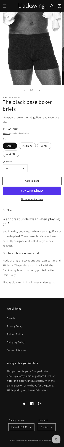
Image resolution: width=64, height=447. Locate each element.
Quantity (7, 161)
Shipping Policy (16, 342)
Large (44, 145)
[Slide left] (24, 90)
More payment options (32, 199)
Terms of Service (16, 350)
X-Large (10, 153)
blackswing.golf (22, 440)
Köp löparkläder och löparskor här (41, 440)
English (44, 427)
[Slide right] (40, 90)
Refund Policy (15, 334)
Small (9, 145)
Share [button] (10, 210)
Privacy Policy (15, 326)
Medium (27, 145)
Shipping (6, 133)
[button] (4, 6)
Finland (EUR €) (19, 427)
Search (11, 318)
